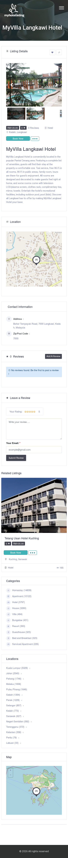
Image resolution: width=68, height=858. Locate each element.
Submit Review (16, 457)
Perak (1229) (13, 700)
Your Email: (13, 443)
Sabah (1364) (13, 694)
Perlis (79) (11, 737)
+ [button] (10, 235)
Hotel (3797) (18, 602)
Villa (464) (17, 614)
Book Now (18, 138)
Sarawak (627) (13, 716)
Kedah (12, 132)
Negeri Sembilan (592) (17, 721)
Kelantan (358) (13, 732)
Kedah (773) (12, 710)
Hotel (50, 127)
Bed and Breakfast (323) (24, 638)
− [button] (10, 240)
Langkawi (22, 132)
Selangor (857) (13, 705)
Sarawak (22, 559)
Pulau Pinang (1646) (16, 689)
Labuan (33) (12, 742)
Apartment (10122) (21, 596)
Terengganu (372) (15, 726)
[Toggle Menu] (61, 7)
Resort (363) (18, 626)
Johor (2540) (12, 673)
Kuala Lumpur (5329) (17, 667)
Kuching (13, 559)
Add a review (53, 356)
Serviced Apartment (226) (25, 644)
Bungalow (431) (20, 620)
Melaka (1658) (13, 684)
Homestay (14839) (21, 590)
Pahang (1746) (13, 678)
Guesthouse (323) (21, 632)
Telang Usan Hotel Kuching (22, 538)
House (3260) (19, 608)
